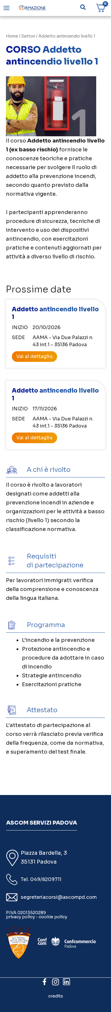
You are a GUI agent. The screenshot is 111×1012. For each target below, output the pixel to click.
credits (55, 996)
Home (12, 36)
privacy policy (20, 916)
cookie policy (53, 916)
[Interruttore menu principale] (6, 7)
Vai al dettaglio (34, 356)
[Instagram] (55, 981)
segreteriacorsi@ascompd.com (59, 897)
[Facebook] (44, 981)
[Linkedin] (66, 981)
